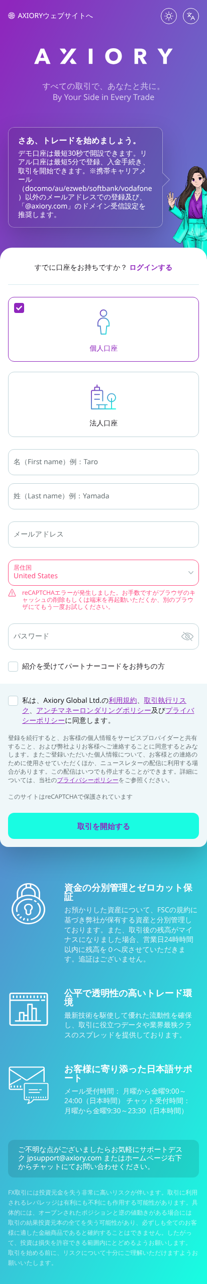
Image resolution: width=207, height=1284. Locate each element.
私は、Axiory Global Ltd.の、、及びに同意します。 (108, 710)
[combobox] (15, 576)
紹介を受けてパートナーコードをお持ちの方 (93, 666)
